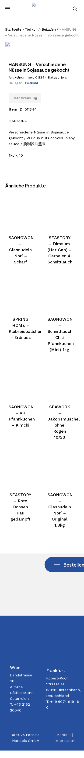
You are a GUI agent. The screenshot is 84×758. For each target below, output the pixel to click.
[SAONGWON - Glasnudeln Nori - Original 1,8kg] (59, 468)
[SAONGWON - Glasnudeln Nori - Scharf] (20, 211)
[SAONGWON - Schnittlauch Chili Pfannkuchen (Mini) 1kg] (59, 292)
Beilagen (49, 29)
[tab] (25, 98)
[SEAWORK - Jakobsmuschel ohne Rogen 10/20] (59, 380)
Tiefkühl (31, 29)
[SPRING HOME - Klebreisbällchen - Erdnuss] (20, 292)
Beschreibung (24, 98)
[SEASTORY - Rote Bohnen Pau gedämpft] (20, 468)
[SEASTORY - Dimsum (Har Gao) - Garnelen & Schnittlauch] (59, 211)
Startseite (13, 29)
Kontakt (64, 735)
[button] (7, 8)
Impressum (65, 740)
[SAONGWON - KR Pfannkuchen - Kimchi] (20, 380)
